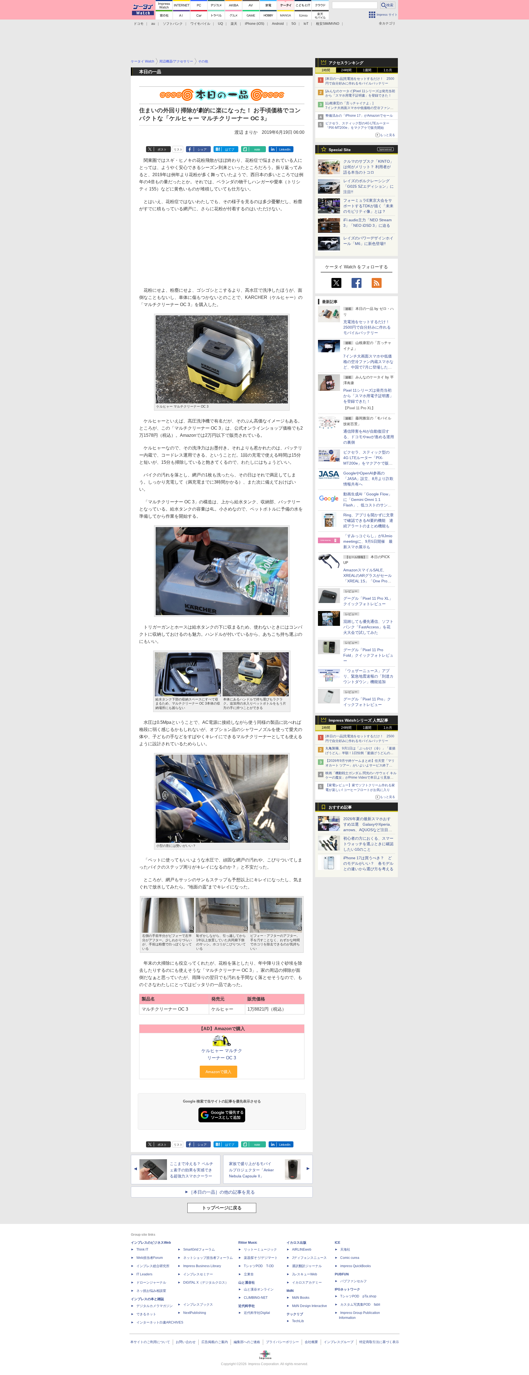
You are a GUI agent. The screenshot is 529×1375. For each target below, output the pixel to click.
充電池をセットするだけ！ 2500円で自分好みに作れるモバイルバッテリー (368, 327)
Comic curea (349, 1258)
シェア (202, 149)
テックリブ (295, 1314)
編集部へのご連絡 (247, 1342)
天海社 (345, 1249)
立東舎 (249, 1274)
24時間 (346, 70)
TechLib (298, 1321)
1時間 (326, 70)
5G (294, 24)
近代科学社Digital (257, 1313)
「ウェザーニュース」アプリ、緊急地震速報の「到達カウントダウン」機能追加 (368, 676)
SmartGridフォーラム (199, 1249)
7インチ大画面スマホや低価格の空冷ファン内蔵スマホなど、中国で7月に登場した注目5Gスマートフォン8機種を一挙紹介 (368, 367)
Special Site (340, 150)
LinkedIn (284, 149)
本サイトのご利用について (150, 1342)
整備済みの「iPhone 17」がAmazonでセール (359, 116)
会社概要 (311, 1342)
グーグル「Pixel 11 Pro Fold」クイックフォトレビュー (368, 655)
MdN (290, 1291)
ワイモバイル (200, 24)
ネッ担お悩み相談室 (151, 1291)
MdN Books (300, 1298)
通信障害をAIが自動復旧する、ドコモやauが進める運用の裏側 (368, 436)
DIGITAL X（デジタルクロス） (205, 1282)
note (257, 149)
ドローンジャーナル (151, 1282)
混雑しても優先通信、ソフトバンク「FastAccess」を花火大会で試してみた (368, 627)
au (153, 24)
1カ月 (388, 70)
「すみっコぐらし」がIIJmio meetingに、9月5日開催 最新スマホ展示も (368, 541)
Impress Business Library (202, 1266)
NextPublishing (194, 1313)
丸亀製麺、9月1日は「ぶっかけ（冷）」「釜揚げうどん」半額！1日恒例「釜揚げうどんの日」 (360, 753)
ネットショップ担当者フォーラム (208, 1258)
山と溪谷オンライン (259, 1289)
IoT (306, 24)
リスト (178, 149)
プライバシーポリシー (282, 1342)
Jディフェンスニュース (309, 1258)
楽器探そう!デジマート (261, 1258)
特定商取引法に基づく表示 (379, 1342)
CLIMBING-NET (256, 1298)
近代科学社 (246, 1306)
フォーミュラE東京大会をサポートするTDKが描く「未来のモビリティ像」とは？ (368, 206)
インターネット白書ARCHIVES (159, 1322)
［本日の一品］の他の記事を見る (222, 1192)
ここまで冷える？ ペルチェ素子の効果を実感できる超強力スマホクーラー (191, 1169)
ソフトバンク (173, 24)
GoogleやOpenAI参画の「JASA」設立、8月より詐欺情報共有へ (368, 478)
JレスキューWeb (304, 1274)
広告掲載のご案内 (214, 1342)
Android (278, 24)
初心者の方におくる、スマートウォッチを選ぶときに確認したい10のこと (368, 844)
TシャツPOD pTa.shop (358, 1296)
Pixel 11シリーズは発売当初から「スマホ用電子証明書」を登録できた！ (368, 395)
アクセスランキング (346, 63)
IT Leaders (144, 1274)
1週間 (367, 70)
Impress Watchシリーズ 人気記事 (358, 720)
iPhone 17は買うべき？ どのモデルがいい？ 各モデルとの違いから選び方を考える (368, 863)
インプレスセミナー (198, 1274)
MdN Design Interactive (309, 1306)
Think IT (142, 1249)
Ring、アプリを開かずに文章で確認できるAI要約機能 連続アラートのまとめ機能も (368, 520)
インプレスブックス (198, 1304)
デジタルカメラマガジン (154, 1306)
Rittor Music (247, 1243)
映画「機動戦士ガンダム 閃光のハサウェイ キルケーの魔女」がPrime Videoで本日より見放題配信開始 (360, 777)
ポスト (162, 149)
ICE (337, 1243)
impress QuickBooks (355, 1266)
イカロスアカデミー (307, 1282)
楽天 (234, 24)
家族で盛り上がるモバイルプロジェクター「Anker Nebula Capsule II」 (251, 1169)
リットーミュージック (260, 1249)
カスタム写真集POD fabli (360, 1304)
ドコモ (139, 24)
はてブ (229, 149)
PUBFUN (342, 1274)
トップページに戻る (222, 1207)
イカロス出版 (296, 1243)
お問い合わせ (186, 1342)
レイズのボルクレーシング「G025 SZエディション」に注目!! (368, 186)
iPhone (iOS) (254, 24)
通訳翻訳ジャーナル (307, 1266)
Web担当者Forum (149, 1258)
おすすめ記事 (340, 807)
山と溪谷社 (246, 1282)
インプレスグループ (338, 1342)
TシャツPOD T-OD (259, 1266)
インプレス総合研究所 (152, 1266)
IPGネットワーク (347, 1289)
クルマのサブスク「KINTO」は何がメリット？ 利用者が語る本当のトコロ (368, 166)
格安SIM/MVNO (327, 24)
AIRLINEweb (301, 1249)
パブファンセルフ (353, 1281)
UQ (220, 24)
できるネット (146, 1314)
